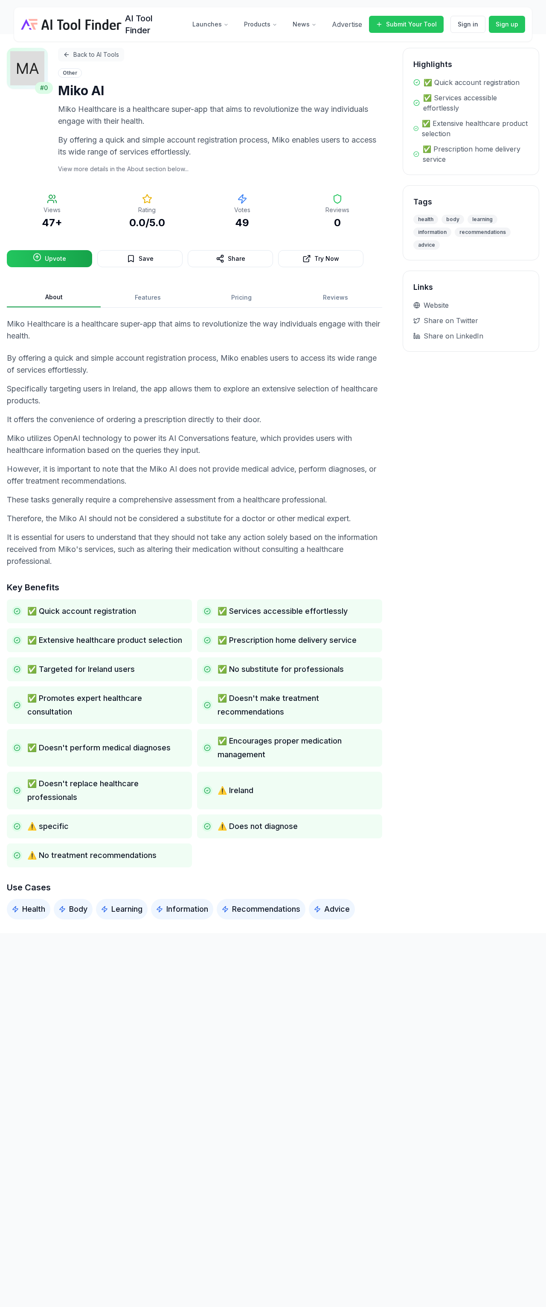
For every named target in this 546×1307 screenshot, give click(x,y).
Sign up (507, 24)
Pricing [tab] (241, 297)
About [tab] (54, 296)
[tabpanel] (194, 618)
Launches (207, 24)
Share (236, 258)
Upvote (55, 258)
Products (257, 24)
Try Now (326, 258)
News (301, 24)
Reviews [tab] (335, 297)
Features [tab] (148, 297)
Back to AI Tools (96, 54)
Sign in (468, 24)
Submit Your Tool (411, 24)
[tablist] (194, 298)
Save (146, 258)
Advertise (347, 24)
